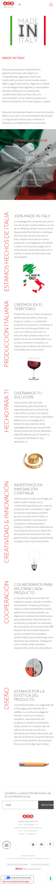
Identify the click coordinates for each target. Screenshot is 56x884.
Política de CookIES (40, 864)
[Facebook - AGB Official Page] (50, 844)
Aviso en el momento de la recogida (15, 881)
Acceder (42, 4)
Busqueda (34, 4)
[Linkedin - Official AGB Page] (42, 844)
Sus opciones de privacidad (20, 878)
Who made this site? (28, 868)
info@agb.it (31, 834)
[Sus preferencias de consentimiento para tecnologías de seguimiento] (51, 879)
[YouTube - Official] (33, 844)
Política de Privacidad (17, 864)
